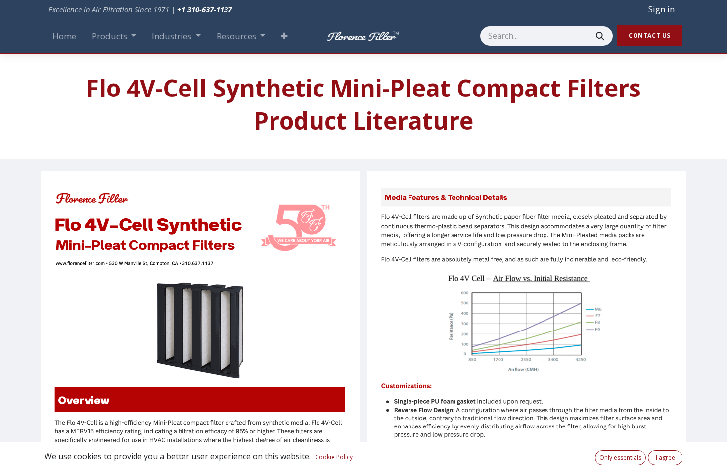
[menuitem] (64, 36)
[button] (284, 36)
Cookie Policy (334, 457)
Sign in (661, 9)
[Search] (600, 36)
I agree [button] (665, 457)
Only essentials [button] (620, 457)
